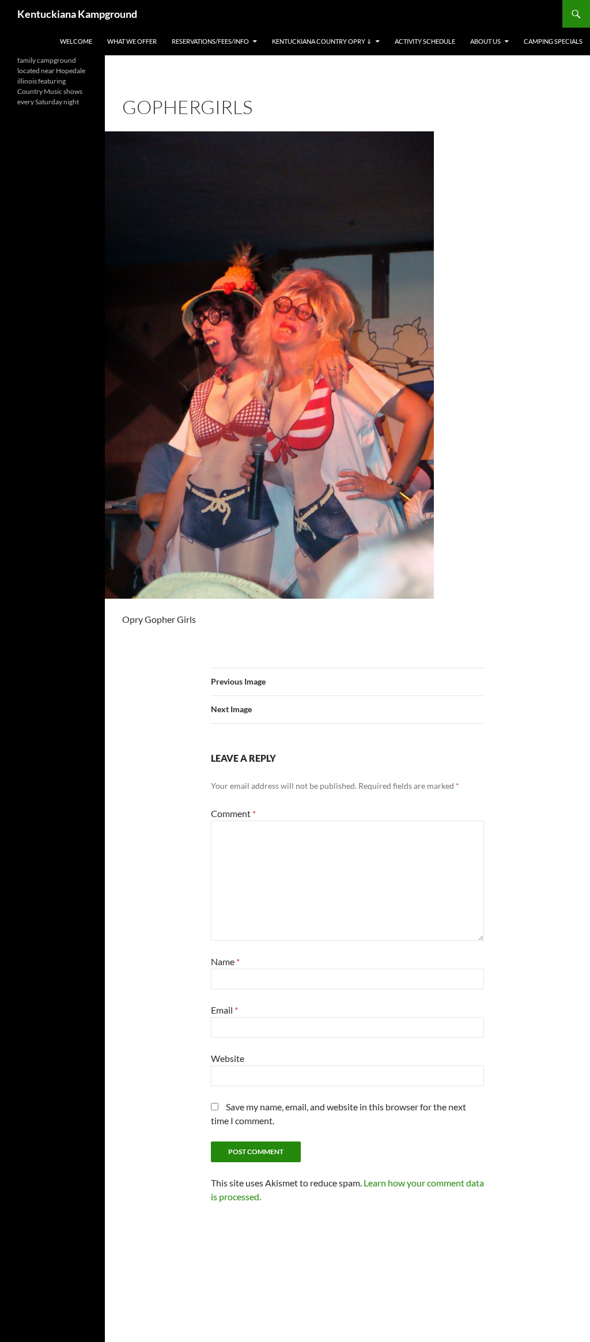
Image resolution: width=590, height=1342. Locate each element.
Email (224, 1009)
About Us (485, 41)
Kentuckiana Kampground (77, 13)
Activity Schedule (425, 41)
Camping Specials (553, 41)
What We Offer (132, 41)
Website (227, 1058)
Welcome (76, 41)
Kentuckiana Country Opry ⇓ (322, 41)
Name (225, 961)
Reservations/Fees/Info (210, 41)
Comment (233, 813)
